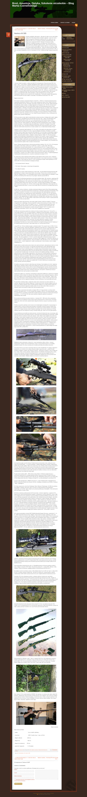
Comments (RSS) (47, 794)
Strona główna (54, 22)
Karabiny (66, 66)
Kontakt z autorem (64, 22)
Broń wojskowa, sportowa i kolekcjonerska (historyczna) (68, 64)
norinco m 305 (28, 753)
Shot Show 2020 (66, 97)
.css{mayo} (52, 793)
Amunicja (65, 47)
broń (17, 753)
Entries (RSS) (40, 794)
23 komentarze (54, 749)
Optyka (64, 74)
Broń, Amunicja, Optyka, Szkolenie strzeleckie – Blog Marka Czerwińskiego (43, 4)
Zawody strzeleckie (67, 81)
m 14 (24, 753)
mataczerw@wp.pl (70, 38)
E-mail (15, 772)
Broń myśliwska (66, 54)
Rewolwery (67, 71)
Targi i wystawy (66, 79)
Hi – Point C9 (65, 95)
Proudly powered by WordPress (38, 793)
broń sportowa (21, 753)
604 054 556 (69, 37)
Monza (64, 93)
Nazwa (15, 769)
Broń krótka (65, 52)
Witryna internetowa (18, 776)
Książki (73, 22)
